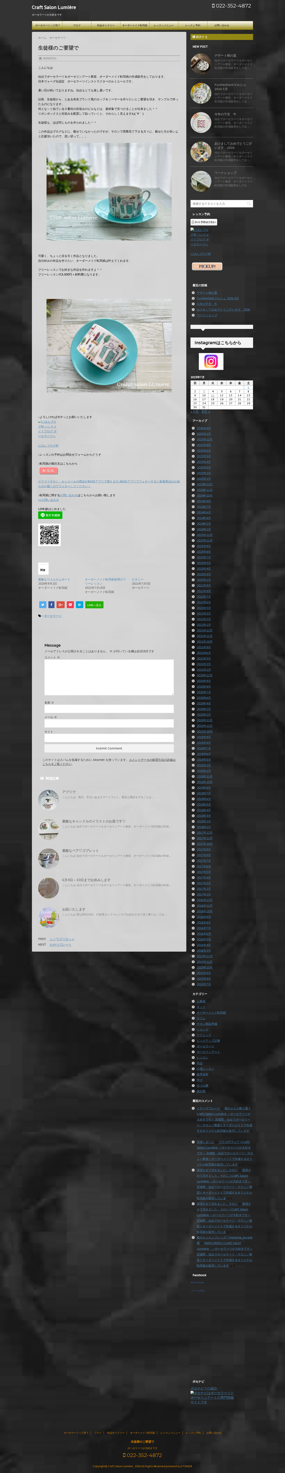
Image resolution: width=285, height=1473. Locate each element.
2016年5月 (204, 939)
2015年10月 (205, 967)
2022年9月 (204, 585)
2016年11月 (205, 906)
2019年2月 (204, 765)
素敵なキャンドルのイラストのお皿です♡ (94, 821)
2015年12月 (205, 956)
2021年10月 (205, 642)
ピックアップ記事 (208, 1041)
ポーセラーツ (53, 616)
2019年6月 (204, 754)
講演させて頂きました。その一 (217, 1170)
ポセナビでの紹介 (203, 1388)
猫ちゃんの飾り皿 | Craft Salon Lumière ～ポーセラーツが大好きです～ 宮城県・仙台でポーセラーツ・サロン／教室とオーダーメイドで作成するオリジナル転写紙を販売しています (224, 1119)
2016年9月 (204, 917)
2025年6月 (204, 451)
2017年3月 (204, 883)
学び (200, 1080)
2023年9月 (204, 546)
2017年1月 (204, 894)
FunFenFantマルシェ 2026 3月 (218, 298)
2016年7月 (204, 928)
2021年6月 (204, 653)
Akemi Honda (197, 1282)
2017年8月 (204, 855)
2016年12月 (205, 900)
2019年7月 (204, 748)
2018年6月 (204, 799)
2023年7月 (204, 557)
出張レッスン (205, 1069)
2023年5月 (204, 563)
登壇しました (205, 1142)
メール (50, 717)
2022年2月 (204, 619)
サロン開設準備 (207, 1024)
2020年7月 (204, 692)
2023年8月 (204, 552)
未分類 (201, 1091)
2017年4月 (204, 877)
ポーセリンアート (208, 1052)
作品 (200, 1063)
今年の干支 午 (225, 114)
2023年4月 (204, 568)
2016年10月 (205, 911)
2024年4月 (204, 518)
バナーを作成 (197, 1290)
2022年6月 (204, 602)
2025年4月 (204, 462)
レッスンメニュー (164, 25)
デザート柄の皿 (225, 55)
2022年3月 (204, 613)
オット (201, 1007)
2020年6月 (204, 698)
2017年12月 (205, 832)
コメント (52, 657)
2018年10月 (205, 782)
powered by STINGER (179, 1466)
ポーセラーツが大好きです (142, 1448)
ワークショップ (225, 173)
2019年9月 (204, 737)
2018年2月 (204, 821)
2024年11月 (205, 490)
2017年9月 (204, 849)
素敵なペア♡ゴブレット (80, 850)
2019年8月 (204, 743)
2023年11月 (205, 540)
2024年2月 (204, 524)
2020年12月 (205, 675)
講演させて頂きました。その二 (217, 1204)
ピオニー (138, 579)
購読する (201, 37)
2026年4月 (204, 428)
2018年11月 (205, 776)
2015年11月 (205, 962)
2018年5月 (204, 804)
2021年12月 (205, 630)
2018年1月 (204, 827)
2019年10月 (205, 731)
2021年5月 (204, 658)
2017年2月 (204, 889)
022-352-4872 (232, 5)
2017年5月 (204, 872)
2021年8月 (204, 647)
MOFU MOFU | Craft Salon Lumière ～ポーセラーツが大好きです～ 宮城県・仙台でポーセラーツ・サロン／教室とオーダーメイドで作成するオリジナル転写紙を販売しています (225, 1254)
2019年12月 (205, 720)
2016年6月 (204, 934)
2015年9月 (204, 973)
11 (212, 395)
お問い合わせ (221, 25)
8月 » (206, 411)
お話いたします (74, 909)
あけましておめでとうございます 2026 (233, 145)
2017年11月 (205, 838)
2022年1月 (204, 625)
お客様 (201, 1001)
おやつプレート (61, 945)
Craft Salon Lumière (54, 7)
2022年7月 (204, 597)
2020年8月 (204, 686)
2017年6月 (204, 866)
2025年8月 (204, 445)
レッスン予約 (192, 25)
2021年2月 (204, 664)
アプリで (69, 792)
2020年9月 (204, 681)
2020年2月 (204, 709)
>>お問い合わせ (48, 500)
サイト (48, 732)
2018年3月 (204, 816)
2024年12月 (205, 484)
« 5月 (194, 411)
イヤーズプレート (208, 1108)
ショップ (202, 1029)
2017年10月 (205, 844)
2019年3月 (204, 759)
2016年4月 (204, 945)
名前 (49, 702)
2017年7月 (204, 861)
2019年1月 (204, 771)
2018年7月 (204, 793)
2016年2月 (204, 950)
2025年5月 (204, 456)
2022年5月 (204, 608)
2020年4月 (204, 703)
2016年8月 (204, 922)
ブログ (77, 25)
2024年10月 (205, 495)
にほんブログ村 (48, 446)
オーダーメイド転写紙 (134, 25)
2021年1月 (204, 670)
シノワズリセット (62, 939)
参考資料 (202, 1074)
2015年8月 (204, 979)
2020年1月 (204, 715)
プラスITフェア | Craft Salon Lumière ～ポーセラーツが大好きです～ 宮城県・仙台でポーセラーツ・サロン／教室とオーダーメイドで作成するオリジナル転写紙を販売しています (225, 1153)
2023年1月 (204, 580)
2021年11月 (205, 636)
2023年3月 (204, 574)
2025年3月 (204, 467)
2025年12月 (205, 439)
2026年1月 (204, 434)
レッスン (202, 1057)
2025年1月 (204, 479)
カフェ (201, 1018)
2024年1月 (204, 529)
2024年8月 (204, 501)
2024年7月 (204, 507)
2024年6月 (204, 512)
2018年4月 (204, 810)
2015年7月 (204, 984)
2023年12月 (205, 535)
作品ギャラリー (106, 25)
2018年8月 (204, 788)
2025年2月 (204, 473)
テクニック (204, 1035)
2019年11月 (205, 726)
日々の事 (202, 1085)
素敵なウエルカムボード (54, 579)
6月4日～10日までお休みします (86, 880)
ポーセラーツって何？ (47, 25)
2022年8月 (204, 591)
